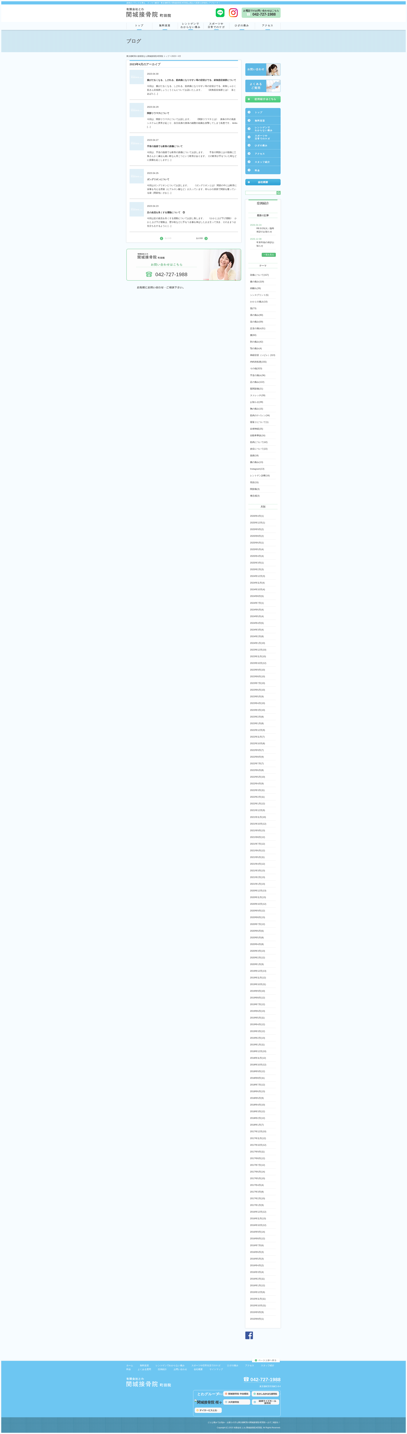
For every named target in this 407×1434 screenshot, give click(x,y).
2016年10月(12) (258, 1225)
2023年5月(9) (257, 696)
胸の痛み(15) (256, 408)
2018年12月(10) (258, 1051)
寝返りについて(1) (259, 422)
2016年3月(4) (257, 1272)
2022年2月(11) (257, 797)
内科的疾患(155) (258, 361)
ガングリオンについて (158, 179)
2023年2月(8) (257, 716)
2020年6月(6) (257, 931)
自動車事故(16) (257, 435)
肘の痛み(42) (256, 341)
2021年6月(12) (257, 850)
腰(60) (253, 335)
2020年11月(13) (258, 897)
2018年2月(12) (257, 1118)
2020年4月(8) (257, 944)
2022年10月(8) (257, 743)
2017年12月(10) (258, 1131)
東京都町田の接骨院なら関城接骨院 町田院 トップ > (148, 56)
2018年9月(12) (257, 1071)
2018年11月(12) (258, 1058)
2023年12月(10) (258, 649)
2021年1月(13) (257, 884)
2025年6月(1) (257, 542)
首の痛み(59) (256, 321)
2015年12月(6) (257, 1292)
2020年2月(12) (257, 957)
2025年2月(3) (257, 569)
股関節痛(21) (256, 388)
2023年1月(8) (257, 723)
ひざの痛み (242, 25)
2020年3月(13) (257, 951)
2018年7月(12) (257, 1084)
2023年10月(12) (258, 663)
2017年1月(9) (257, 1205)
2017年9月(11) (257, 1151)
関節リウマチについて (158, 113)
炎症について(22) (259, 449)
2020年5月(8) (257, 937)
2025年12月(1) (257, 522)
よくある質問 (144, 1369)
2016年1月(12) (257, 1285)
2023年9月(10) (257, 669)
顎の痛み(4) (256, 348)
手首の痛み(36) (257, 375)
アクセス (267, 25)
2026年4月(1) (257, 516)
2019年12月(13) (258, 971)
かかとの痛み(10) (259, 301)
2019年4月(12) (257, 1024)
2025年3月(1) (257, 562)
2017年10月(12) (258, 1145)
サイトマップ (216, 1369)
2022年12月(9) (257, 730)
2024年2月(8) (257, 636)
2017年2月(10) (257, 1198)
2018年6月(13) (257, 1091)
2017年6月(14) (257, 1171)
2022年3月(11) (257, 790)
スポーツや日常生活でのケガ (205, 1365)
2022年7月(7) (257, 763)
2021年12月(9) (257, 810)
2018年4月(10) (257, 1104)
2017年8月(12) (257, 1158)
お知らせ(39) (256, 402)
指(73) (253, 308)
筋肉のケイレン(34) (260, 415)
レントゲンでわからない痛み (191, 25)
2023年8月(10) (257, 676)
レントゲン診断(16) (260, 475)
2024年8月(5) (257, 596)
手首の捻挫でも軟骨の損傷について (165, 146)
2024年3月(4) (257, 629)
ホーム (129, 1365)
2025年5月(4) (257, 549)
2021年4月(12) (257, 864)
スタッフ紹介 (262, 162)
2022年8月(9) (257, 756)
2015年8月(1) (257, 1319)
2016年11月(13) (258, 1218)
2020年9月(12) (257, 910)
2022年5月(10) (257, 777)
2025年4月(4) (257, 556)
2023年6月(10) (257, 690)
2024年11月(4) (257, 582)
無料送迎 (165, 25)
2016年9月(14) (257, 1232)
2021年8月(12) (257, 837)
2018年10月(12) (258, 1064)
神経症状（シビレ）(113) (262, 355)
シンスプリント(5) (259, 295)
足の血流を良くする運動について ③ (166, 212)
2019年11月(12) (258, 977)
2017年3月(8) (257, 1191)
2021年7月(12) (257, 844)
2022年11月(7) (257, 736)
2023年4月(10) (257, 703)
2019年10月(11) (258, 984)
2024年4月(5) (257, 623)
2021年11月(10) (258, 817)
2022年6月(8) (257, 770)
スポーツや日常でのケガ (216, 25)
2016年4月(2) (257, 1265)
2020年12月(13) (258, 890)
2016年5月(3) (257, 1258)
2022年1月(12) (257, 803)
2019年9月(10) (257, 991)
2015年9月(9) (257, 1312)
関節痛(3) (255, 489)
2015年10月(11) (258, 1305)
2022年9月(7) (257, 750)
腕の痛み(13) (256, 462)
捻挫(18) (254, 455)
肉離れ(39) (255, 288)
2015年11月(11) (258, 1299)
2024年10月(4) (257, 589)
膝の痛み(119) (257, 281)
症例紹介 (162, 1369)
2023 (173, 56)
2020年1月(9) (257, 964)
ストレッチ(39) (257, 395)
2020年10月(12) (258, 904)
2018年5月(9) (257, 1098)
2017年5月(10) (257, 1178)
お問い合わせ (180, 1369)
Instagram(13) (257, 469)
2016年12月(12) (258, 1211)
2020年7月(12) (257, 924)
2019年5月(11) (257, 1017)
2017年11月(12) (258, 1138)
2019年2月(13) (257, 1038)
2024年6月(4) (257, 609)
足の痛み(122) (257, 382)
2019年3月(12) (257, 1031)
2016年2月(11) (257, 1278)
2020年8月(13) (257, 917)
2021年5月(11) (257, 857)
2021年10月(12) (258, 823)
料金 (257, 170)
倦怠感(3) (255, 495)
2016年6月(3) (257, 1252)
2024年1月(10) (257, 643)
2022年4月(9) (257, 783)
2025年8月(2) (257, 536)
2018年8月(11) (257, 1078)
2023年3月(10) (257, 710)
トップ (139, 25)
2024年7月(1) (257, 603)
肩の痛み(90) (256, 315)
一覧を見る (269, 254)
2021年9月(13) (257, 830)
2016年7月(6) (257, 1245)
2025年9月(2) (257, 529)
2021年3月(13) (257, 870)
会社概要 (198, 1369)
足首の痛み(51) (257, 328)
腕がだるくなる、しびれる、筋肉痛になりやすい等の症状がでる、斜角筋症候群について (191, 80)
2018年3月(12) (257, 1111)
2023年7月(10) (257, 683)
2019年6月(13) (257, 1011)
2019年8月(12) (257, 997)
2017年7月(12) (257, 1165)
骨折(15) (254, 482)
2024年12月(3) (257, 576)
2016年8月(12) (257, 1238)
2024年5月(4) (257, 616)
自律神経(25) (256, 428)
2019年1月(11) (257, 1044)
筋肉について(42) (259, 442)
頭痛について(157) (259, 275)
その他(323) (256, 368)
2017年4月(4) (257, 1185)
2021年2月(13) (257, 877)
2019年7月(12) (257, 1004)
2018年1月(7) (257, 1124)
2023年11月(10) (258, 656)
